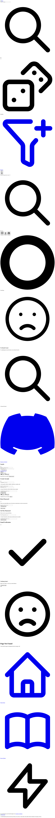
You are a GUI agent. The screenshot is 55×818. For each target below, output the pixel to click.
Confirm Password (3, 491)
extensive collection (19, 813)
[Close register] (0, 481)
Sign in (11, 496)
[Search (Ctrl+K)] (0, 58)
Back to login (3, 508)
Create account (11, 476)
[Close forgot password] (0, 501)
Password (2, 468)
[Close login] (0, 466)
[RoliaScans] (27, 814)
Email (1, 467)
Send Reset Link (3, 506)
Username (2, 482)
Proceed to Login (3, 585)
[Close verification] (0, 524)
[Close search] (2, 230)
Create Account (3, 492)
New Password (3, 514)
